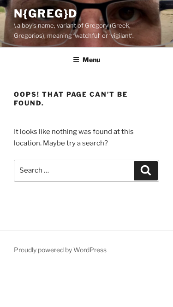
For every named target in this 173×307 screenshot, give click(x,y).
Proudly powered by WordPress (60, 250)
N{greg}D (46, 13)
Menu (91, 60)
